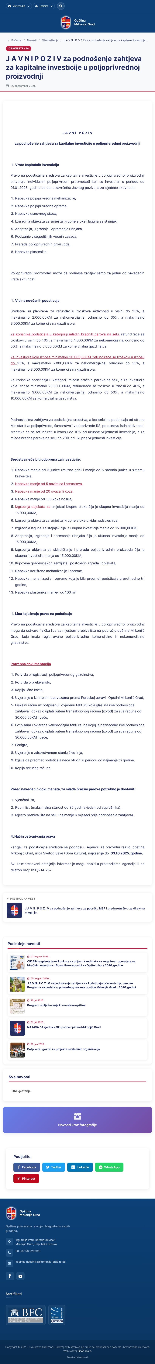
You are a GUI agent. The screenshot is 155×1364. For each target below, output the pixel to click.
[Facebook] (10, 1276)
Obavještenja (50, 40)
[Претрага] (61, 6)
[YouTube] (20, 1276)
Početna (16, 40)
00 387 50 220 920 (28, 1251)
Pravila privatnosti (77, 1357)
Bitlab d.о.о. (85, 1350)
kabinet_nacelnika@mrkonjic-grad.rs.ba (41, 1261)
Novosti (31, 40)
